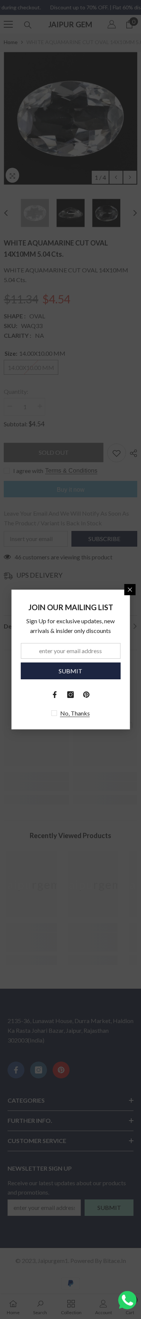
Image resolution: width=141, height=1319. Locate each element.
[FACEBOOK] (55, 694)
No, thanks (75, 713)
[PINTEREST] (86, 694)
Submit (70, 670)
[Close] (129, 589)
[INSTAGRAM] (71, 694)
